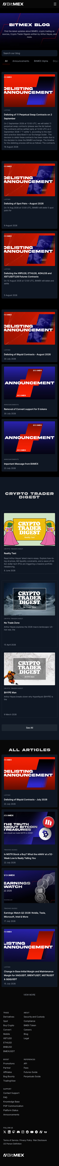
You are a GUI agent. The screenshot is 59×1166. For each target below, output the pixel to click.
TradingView (9, 1080)
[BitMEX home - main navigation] (13, 4)
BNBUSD (7, 1047)
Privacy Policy (25, 1140)
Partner (7, 1067)
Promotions (9, 1063)
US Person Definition (12, 1143)
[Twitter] (4, 1132)
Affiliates (7, 1072)
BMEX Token (30, 1025)
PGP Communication (13, 1106)
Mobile (6, 1034)
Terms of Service (10, 1140)
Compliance (29, 1021)
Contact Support (11, 1093)
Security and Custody (34, 1016)
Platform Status (10, 1110)
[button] (55, 4)
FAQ (5, 1097)
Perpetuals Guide (32, 1076)
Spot (5, 1021)
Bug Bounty (9, 1076)
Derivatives (8, 1016)
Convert (7, 1029)
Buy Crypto (8, 1025)
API (25, 1063)
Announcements (11, 1114)
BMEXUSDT (9, 1051)
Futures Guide (30, 1072)
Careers (28, 1029)
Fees (26, 1067)
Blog (26, 1034)
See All (29, 727)
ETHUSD (7, 1042)
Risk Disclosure (40, 1140)
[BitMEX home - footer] (13, 1155)
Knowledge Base (11, 1101)
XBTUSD (7, 1038)
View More (29, 994)
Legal (26, 1038)
